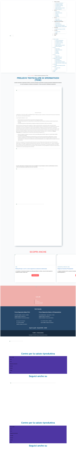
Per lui (55, 17)
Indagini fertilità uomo (58, 20)
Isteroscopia (57, 16)
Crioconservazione (58, 6)
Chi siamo (55, 30)
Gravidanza (57, 15)
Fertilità (65, 266)
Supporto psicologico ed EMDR (60, 29)
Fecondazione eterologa (59, 5)
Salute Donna (57, 11)
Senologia (56, 14)
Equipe (56, 32)
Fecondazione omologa (58, 4)
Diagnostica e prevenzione (58, 21)
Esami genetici (57, 22)
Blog (55, 35)
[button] (59, 37)
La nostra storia (57, 31)
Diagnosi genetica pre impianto (60, 7)
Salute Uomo (57, 19)
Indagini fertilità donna (58, 12)
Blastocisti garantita (58, 9)
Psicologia (56, 27)
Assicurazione (40, 332)
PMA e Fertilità (56, 1)
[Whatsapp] (41, 291)
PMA (16, 266)
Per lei (55, 10)
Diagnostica (60, 266)
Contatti (55, 34)
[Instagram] (38, 291)
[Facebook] (35, 291)
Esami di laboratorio (58, 24)
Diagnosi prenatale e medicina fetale (61, 26)
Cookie (34, 332)
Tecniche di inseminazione (59, 3)
